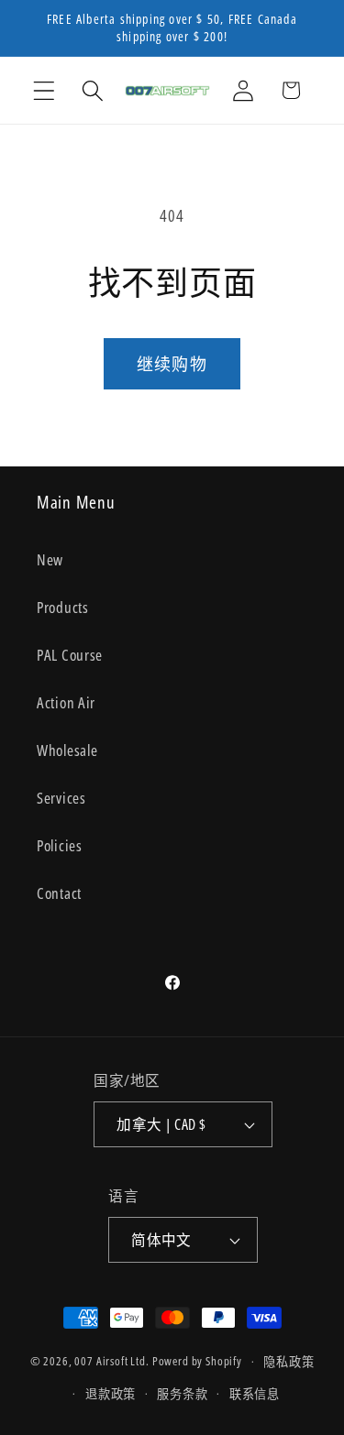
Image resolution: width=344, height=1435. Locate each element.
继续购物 (172, 364)
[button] (44, 90)
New (50, 559)
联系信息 (254, 1394)
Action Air (66, 702)
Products (63, 607)
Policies (60, 845)
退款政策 (110, 1394)
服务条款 (182, 1394)
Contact (59, 893)
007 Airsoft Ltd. (111, 1361)
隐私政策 (288, 1361)
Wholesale (67, 750)
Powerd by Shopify (197, 1361)
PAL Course (70, 654)
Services (61, 797)
